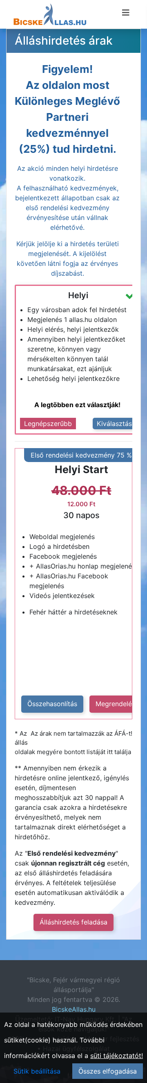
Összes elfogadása (107, 1071)
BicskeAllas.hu (74, 1009)
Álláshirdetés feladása (73, 922)
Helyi (78, 295)
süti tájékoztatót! (116, 1055)
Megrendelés (115, 704)
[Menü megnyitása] (126, 13)
